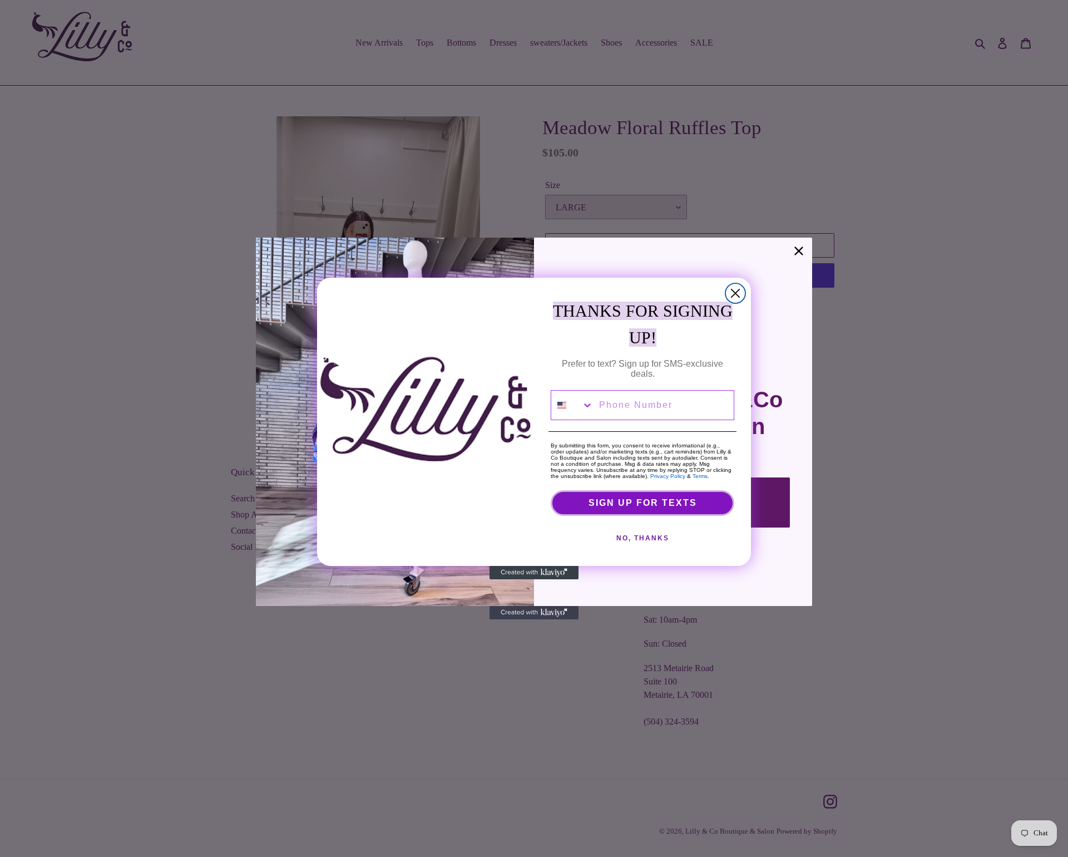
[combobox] (572, 405)
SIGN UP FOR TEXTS (643, 503)
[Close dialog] (735, 293)
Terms (700, 476)
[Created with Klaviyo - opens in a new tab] (534, 572)
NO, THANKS (642, 538)
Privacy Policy (667, 476)
